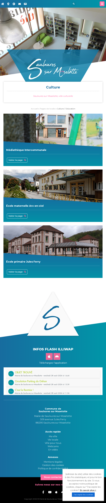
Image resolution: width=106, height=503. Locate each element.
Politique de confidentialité (53, 468)
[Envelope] (19, 3)
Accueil (34, 109)
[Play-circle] (13, 3)
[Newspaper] (25, 3)
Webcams (53, 446)
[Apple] (49, 356)
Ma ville (53, 436)
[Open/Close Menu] (102, 3)
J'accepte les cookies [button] (83, 494)
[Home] (2, 3)
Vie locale (53, 439)
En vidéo (53, 449)
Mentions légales (53, 462)
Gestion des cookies (53, 465)
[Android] (56, 356)
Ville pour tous (53, 443)
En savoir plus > (88, 490)
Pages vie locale (47, 109)
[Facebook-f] (43, 492)
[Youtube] (50, 492)
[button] (73, 4)
